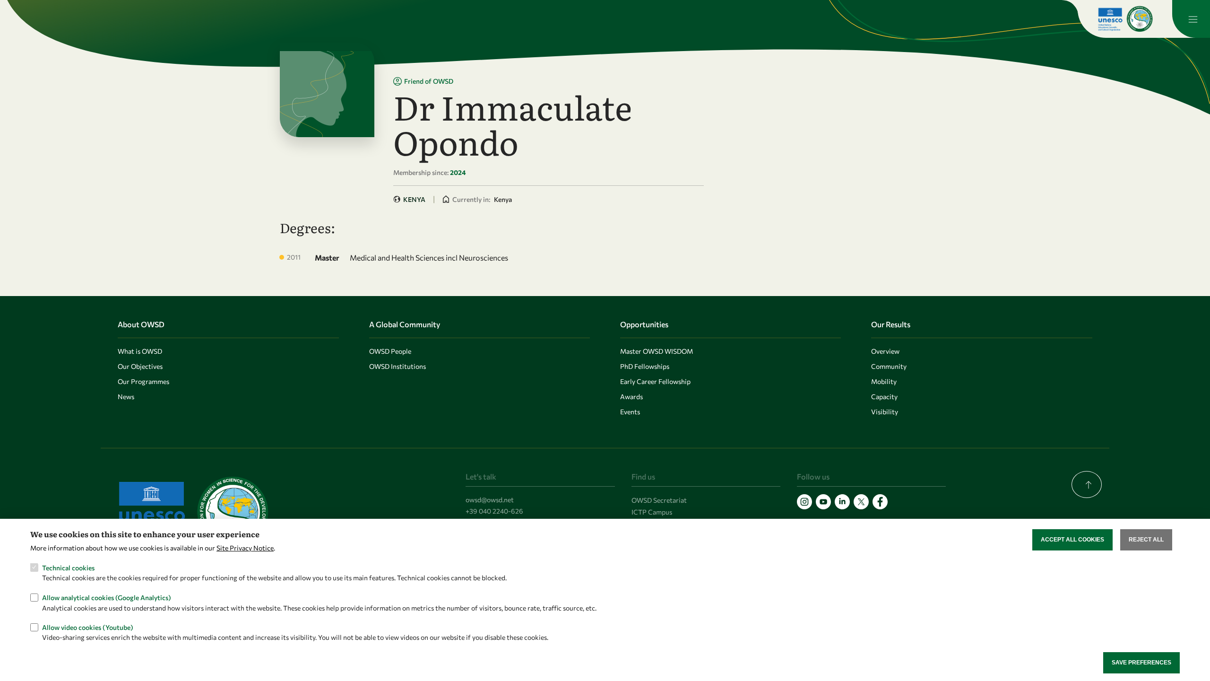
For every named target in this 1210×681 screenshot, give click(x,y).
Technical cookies (68, 567)
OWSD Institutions (397, 366)
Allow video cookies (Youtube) (87, 627)
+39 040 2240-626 (494, 511)
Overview (885, 351)
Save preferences (1141, 662)
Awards (631, 397)
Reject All (1146, 539)
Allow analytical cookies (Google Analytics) (106, 597)
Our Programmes (143, 381)
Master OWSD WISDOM (656, 351)
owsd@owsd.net (490, 500)
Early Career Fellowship (655, 381)
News (126, 397)
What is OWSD (140, 351)
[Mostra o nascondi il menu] (1191, 19)
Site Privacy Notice (245, 547)
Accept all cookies (1072, 539)
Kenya (414, 199)
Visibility (884, 412)
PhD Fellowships (644, 366)
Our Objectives (140, 366)
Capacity (884, 397)
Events (630, 412)
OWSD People (390, 351)
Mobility (884, 381)
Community (889, 366)
